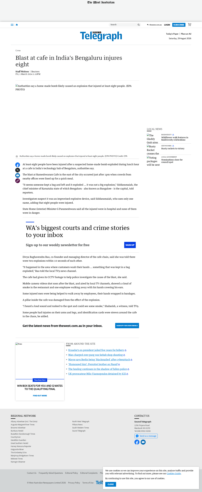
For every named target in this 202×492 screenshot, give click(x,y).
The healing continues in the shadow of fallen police (97, 369)
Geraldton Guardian (18, 440)
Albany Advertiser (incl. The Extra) (24, 421)
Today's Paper (172, 34)
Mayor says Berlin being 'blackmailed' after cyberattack (99, 359)
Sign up (130, 245)
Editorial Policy (71, 473)
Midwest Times (17, 459)
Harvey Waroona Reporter (21, 446)
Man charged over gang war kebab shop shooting (95, 354)
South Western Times (80, 428)
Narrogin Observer (18, 462)
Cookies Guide (174, 473)
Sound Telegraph (78, 431)
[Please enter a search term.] (139, 24)
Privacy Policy (74, 483)
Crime (18, 50)
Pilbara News (77, 424)
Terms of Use (87, 483)
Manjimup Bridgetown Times (22, 455)
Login (167, 25)
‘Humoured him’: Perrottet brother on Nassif (93, 364)
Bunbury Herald (17, 431)
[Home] (17, 25)
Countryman (16, 437)
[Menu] (12, 24)
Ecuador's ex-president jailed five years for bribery (96, 350)
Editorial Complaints (89, 473)
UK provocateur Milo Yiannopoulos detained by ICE (97, 373)
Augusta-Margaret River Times (22, 424)
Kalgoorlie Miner (17, 449)
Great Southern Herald (19, 443)
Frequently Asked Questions (51, 473)
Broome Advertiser (18, 428)
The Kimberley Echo (19, 452)
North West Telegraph (80, 421)
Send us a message (148, 436)
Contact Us (31, 473)
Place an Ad (186, 34)
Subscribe (178, 25)
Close (111, 484)
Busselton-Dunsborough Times (23, 434)
